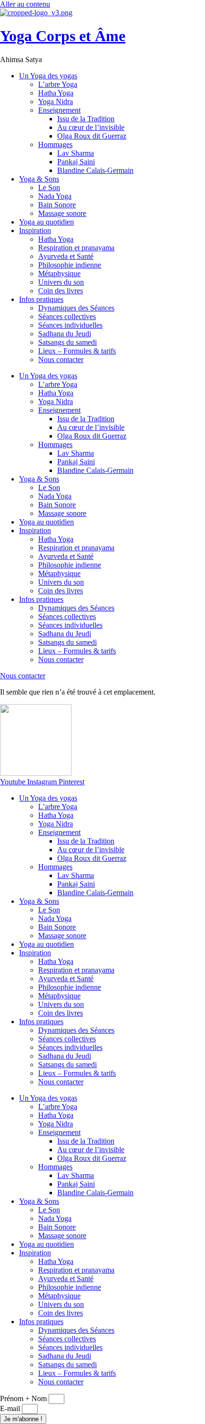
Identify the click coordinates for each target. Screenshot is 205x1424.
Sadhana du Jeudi (64, 334)
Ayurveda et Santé (65, 256)
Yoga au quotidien (46, 222)
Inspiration (35, 230)
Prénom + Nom (24, 1398)
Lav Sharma (75, 153)
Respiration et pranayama (76, 248)
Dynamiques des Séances (76, 308)
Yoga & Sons (39, 179)
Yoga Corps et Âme (62, 35)
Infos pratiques (41, 299)
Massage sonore (62, 213)
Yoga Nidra (55, 101)
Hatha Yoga (55, 93)
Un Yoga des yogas (48, 76)
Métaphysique (59, 273)
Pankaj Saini (76, 162)
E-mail (11, 1408)
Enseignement (59, 110)
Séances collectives (67, 316)
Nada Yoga (55, 196)
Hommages (55, 144)
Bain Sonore (57, 205)
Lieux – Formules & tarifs (77, 351)
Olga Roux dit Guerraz (91, 136)
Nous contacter (60, 359)
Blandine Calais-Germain (95, 170)
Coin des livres (60, 291)
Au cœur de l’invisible (90, 127)
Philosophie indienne (69, 265)
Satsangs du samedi (67, 342)
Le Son (49, 187)
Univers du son (61, 282)
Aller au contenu (25, 4)
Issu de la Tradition (85, 119)
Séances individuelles (70, 325)
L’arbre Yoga (57, 84)
